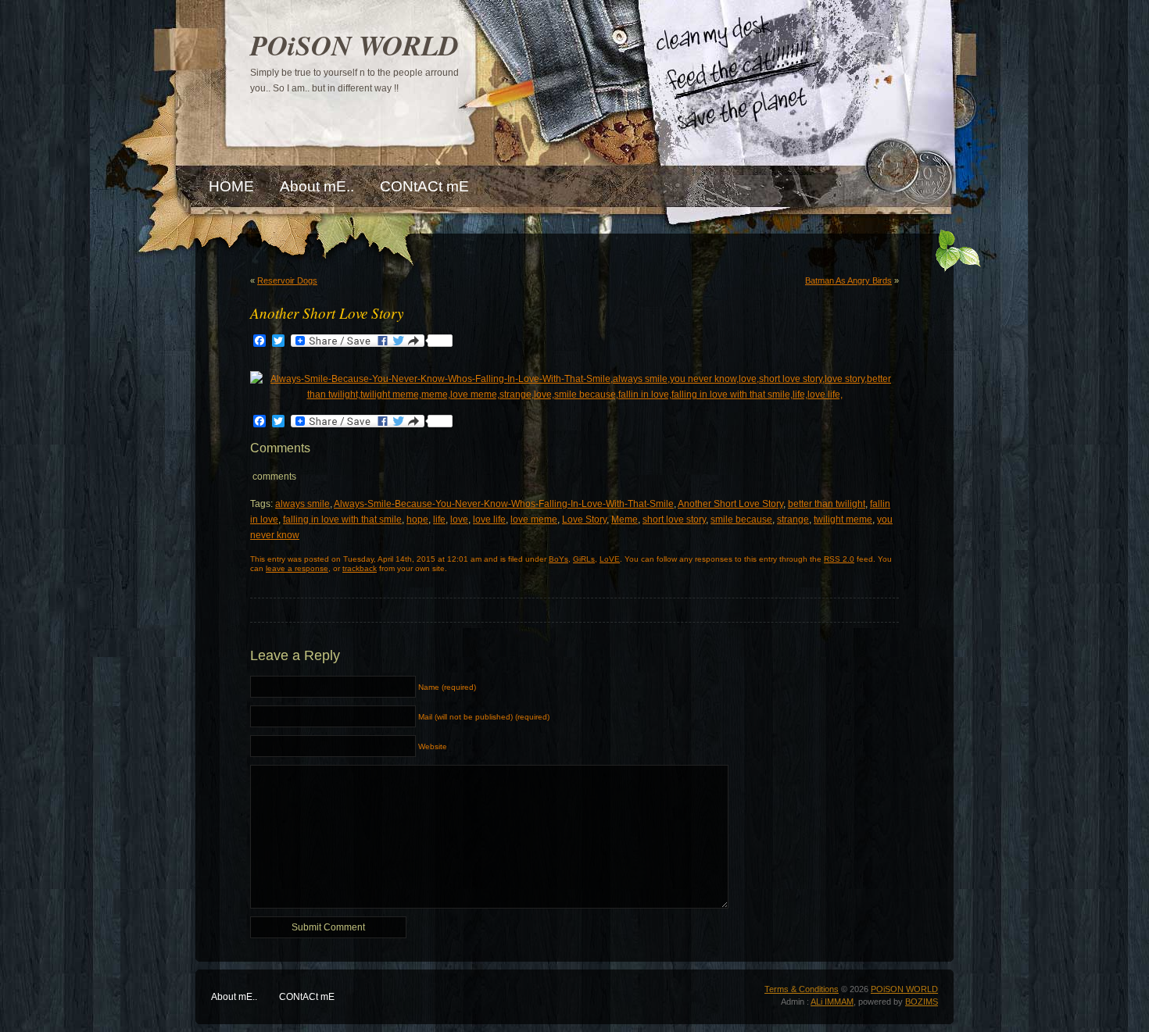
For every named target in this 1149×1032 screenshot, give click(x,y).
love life (489, 519)
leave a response (297, 568)
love (459, 519)
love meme (533, 519)
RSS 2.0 (839, 559)
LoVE (610, 559)
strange (793, 519)
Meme (624, 519)
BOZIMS (921, 1001)
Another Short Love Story (730, 503)
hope (417, 519)
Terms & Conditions (801, 989)
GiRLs (584, 559)
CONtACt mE (307, 996)
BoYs (558, 559)
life (439, 519)
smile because (741, 519)
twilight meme (843, 519)
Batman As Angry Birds (848, 280)
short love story (674, 519)
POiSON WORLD (354, 45)
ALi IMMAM (832, 1001)
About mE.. (234, 996)
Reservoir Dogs (287, 280)
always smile (302, 503)
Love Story (584, 519)
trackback (359, 568)
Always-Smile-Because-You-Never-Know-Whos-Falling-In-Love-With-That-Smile (504, 503)
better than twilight (826, 503)
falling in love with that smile (342, 519)
